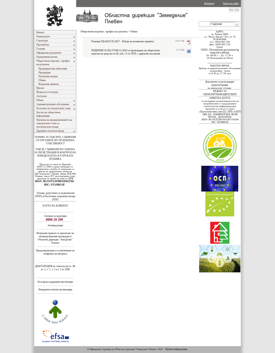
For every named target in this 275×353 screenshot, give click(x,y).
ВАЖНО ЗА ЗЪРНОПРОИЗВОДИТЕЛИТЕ (220, 93)
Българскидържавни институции (55, 281)
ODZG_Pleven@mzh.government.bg (220, 49)
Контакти (209, 3)
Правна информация (176, 349)
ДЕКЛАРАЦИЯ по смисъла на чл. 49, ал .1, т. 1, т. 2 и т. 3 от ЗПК (55, 268)
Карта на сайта (231, 3)
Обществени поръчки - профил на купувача (104, 31)
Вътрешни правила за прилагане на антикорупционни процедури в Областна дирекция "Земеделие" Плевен (55, 238)
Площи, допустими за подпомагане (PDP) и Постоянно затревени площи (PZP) (55, 196)
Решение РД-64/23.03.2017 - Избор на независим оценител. (123, 41)
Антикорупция (55, 225)
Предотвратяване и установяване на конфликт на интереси (55, 252)
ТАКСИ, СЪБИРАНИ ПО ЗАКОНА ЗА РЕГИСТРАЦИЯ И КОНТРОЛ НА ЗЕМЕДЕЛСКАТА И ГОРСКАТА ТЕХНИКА (55, 154)
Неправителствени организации (55, 289)
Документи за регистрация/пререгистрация (219, 83)
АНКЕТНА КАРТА (220, 98)
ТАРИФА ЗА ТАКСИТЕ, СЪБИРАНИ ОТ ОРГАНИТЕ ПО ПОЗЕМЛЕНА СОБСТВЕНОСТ (55, 140)
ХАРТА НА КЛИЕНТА (55, 205)
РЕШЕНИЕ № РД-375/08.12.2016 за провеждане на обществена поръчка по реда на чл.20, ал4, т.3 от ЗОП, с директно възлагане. (126, 52)
